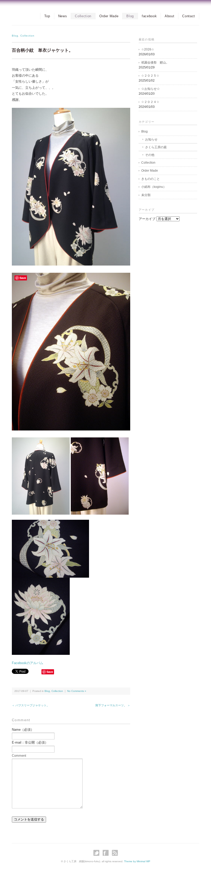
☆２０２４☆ (150, 102)
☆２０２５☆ (150, 75)
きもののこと (150, 179)
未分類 (146, 195)
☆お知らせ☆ (150, 89)
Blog (130, 16)
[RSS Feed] (115, 852)
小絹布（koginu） (153, 187)
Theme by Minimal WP (137, 861)
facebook (149, 16)
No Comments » (76, 691)
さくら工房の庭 (156, 147)
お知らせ (151, 139)
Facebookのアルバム (27, 663)
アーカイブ (147, 219)
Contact (188, 16)
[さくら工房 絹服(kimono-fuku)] (14, 14)
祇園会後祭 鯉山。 (155, 62)
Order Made (109, 16)
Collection (83, 16)
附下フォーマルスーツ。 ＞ (112, 705)
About (169, 16)
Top (47, 16)
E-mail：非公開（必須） (30, 742)
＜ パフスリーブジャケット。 (30, 705)
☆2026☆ (147, 49)
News (62, 16)
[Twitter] (97, 852)
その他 (149, 155)
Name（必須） (23, 730)
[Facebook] (107, 852)
